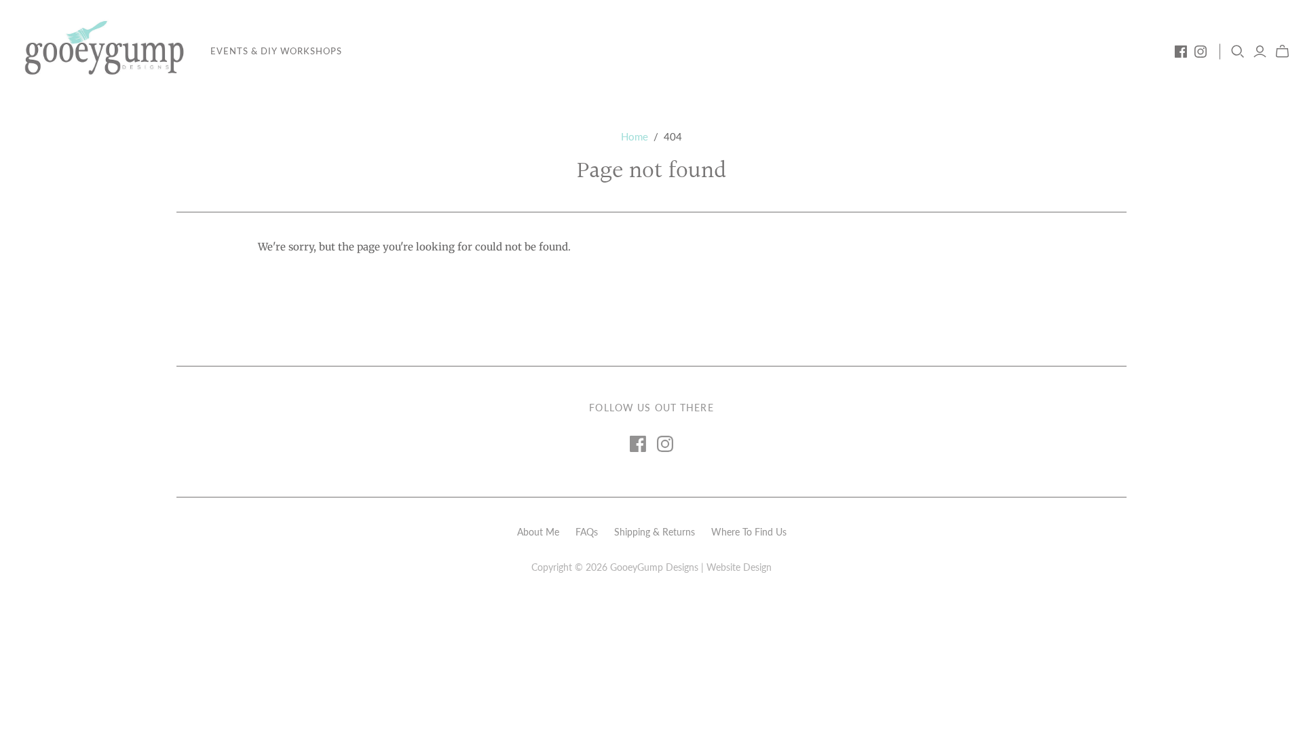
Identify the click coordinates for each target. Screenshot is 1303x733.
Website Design (739, 567)
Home (634, 136)
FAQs (586, 532)
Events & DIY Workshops (276, 50)
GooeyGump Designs (654, 567)
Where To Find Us (749, 532)
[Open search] (1238, 51)
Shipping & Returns (654, 532)
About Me (538, 532)
